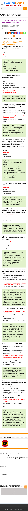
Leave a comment (8, 28)
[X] (6, 33)
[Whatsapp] (24, 33)
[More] (14, 36)
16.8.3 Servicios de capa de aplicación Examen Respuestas (16, 457)
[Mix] (21, 33)
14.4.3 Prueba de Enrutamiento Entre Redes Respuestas (12, 454)
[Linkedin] (12, 33)
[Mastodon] (18, 33)
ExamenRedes (7, 25)
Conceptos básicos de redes (13, 14)
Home (3, 14)
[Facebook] (4, 33)
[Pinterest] (15, 33)
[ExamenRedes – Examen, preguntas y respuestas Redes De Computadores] (14, 3)
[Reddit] (9, 33)
